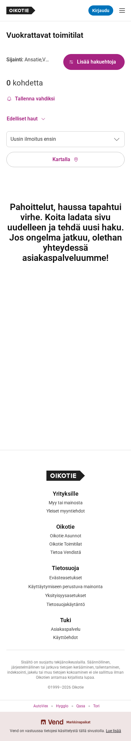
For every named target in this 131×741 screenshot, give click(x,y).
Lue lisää (113, 731)
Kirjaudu (100, 10)
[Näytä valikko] (122, 10)
